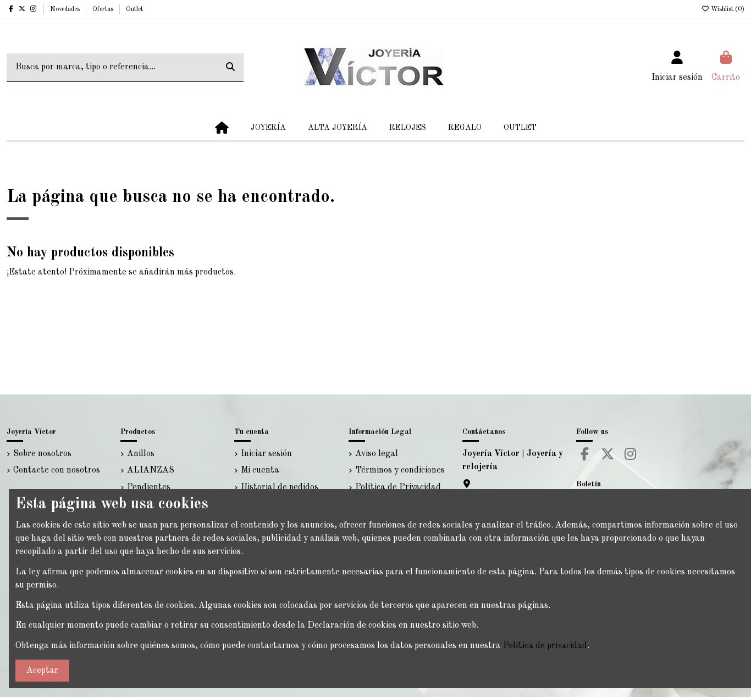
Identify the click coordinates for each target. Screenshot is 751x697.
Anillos (140, 453)
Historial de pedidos (279, 487)
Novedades (65, 9)
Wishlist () (726, 9)
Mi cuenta (260, 470)
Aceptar (42, 670)
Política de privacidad (545, 645)
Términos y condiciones (400, 470)
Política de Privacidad (398, 487)
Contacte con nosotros (56, 470)
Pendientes (148, 487)
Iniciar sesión (266, 453)
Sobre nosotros (42, 453)
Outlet (134, 9)
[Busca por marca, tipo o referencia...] (230, 67)
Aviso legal (376, 453)
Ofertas (103, 9)
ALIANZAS (150, 470)
